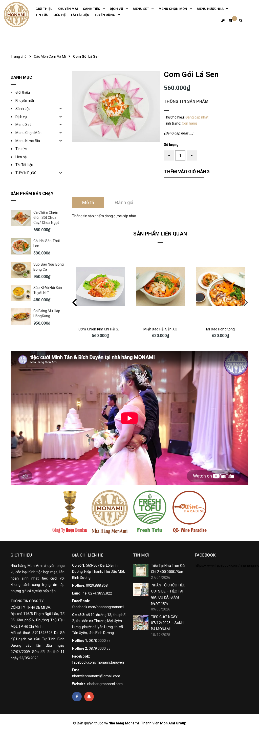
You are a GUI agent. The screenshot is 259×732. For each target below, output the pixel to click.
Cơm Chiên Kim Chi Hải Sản (100, 329)
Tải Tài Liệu (24, 165)
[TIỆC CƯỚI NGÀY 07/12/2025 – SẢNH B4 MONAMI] (140, 622)
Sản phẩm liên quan (160, 234)
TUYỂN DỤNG (25, 173)
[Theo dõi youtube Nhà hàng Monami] (89, 696)
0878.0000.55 (100, 641)
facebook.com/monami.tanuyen (98, 662)
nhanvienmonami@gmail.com (96, 676)
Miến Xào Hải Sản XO (160, 329)
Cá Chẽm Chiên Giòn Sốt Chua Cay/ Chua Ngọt (46, 217)
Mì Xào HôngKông (220, 329)
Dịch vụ (21, 117)
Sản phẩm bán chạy (32, 193)
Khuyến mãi (24, 100)
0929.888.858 (97, 585)
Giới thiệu (22, 92)
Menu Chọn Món (28, 133)
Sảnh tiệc (22, 109)
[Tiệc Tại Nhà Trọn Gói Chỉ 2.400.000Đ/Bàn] (140, 570)
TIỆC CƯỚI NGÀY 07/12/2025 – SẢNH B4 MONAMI (167, 623)
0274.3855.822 (100, 593)
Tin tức (21, 149)
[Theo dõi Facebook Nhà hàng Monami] (77, 696)
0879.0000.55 (100, 648)
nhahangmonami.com (105, 684)
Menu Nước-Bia (27, 141)
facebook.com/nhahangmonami (98, 607)
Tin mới (141, 555)
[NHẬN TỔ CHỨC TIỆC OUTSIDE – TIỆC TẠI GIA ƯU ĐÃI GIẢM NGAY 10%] (140, 589)
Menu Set (23, 125)
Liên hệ (21, 157)
